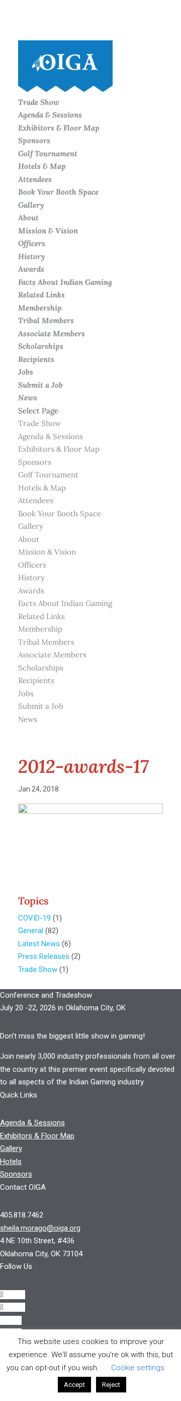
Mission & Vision (48, 230)
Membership (40, 308)
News (27, 397)
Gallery (31, 205)
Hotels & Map (42, 166)
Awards (31, 269)
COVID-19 (34, 918)
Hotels (11, 1161)
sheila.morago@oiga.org (40, 1228)
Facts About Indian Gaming (65, 282)
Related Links (41, 294)
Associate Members (51, 333)
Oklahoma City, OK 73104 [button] (41, 1253)
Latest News (39, 943)
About (28, 217)
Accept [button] (74, 1384)
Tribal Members (46, 320)
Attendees (35, 179)
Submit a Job (40, 385)
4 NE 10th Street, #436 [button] (37, 1240)
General (30, 930)
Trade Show (38, 102)
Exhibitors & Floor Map (59, 128)
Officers (31, 243)
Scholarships (40, 346)
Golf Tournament (47, 153)
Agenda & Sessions (50, 114)
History (31, 256)
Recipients (36, 359)
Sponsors (34, 140)
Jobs (25, 372)
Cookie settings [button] (137, 1367)
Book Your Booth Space (58, 192)
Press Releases (43, 956)
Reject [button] (111, 1384)
